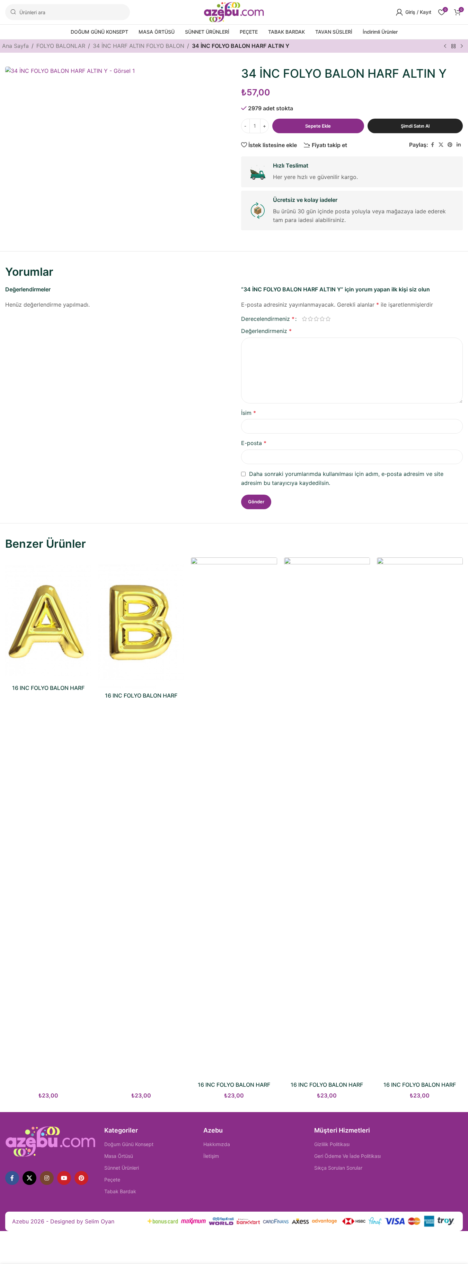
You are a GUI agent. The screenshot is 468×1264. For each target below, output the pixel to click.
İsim (248, 412)
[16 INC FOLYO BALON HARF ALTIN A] (48, 619)
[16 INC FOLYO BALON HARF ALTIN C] (234, 817)
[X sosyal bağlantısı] (440, 145)
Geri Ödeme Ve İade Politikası (347, 1156)
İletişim (211, 1156)
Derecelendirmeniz (267, 319)
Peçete (112, 1179)
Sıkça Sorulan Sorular (338, 1168)
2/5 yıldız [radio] (311, 319)
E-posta (253, 442)
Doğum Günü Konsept (128, 1144)
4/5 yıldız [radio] (322, 319)
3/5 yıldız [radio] (316, 319)
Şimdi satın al (415, 126)
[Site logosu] (234, 11)
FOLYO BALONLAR (60, 45)
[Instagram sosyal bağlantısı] (47, 1178)
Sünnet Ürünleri (121, 1168)
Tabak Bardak (120, 1191)
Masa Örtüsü (118, 1156)
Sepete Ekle (318, 126)
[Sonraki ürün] (462, 46)
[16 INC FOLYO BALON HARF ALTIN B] (141, 623)
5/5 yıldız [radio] (328, 319)
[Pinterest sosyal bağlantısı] (449, 145)
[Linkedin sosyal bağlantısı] (458, 145)
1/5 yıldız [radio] (305, 319)
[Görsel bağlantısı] (50, 1141)
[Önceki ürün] (445, 46)
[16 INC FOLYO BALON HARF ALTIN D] (327, 817)
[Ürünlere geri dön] (453, 46)
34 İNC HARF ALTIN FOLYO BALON (138, 45)
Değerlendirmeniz (266, 330)
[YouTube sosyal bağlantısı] (64, 1178)
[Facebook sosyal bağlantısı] (432, 145)
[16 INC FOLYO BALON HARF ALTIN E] (420, 817)
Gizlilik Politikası (332, 1144)
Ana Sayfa (15, 45)
